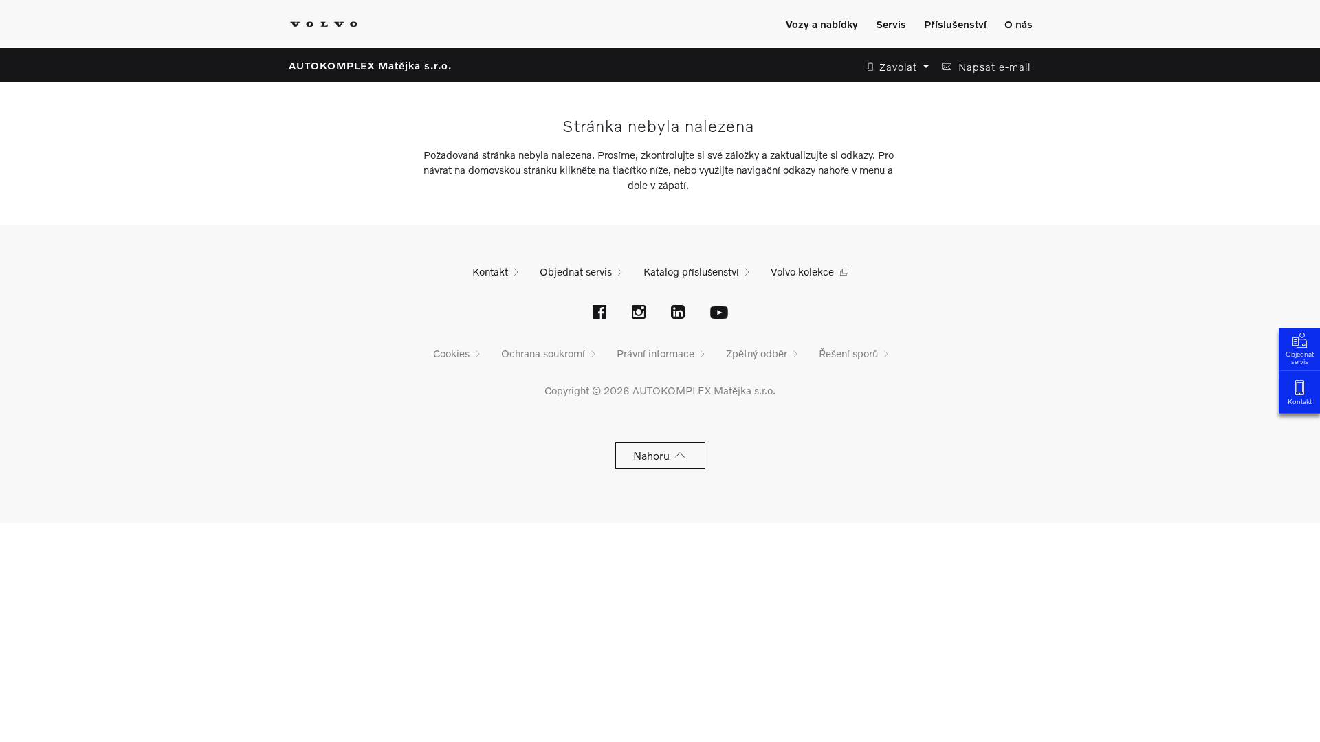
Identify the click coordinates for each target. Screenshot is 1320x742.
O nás (1018, 24)
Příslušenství (955, 24)
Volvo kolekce (802, 271)
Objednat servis (1300, 358)
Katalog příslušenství (691, 271)
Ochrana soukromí (543, 353)
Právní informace (655, 353)
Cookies (451, 353)
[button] (894, 67)
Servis (891, 24)
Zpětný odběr (756, 353)
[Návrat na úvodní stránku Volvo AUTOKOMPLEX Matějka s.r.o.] (324, 24)
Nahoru (654, 455)
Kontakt (1300, 401)
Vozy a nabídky (822, 24)
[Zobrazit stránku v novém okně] (599, 313)
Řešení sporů (848, 353)
